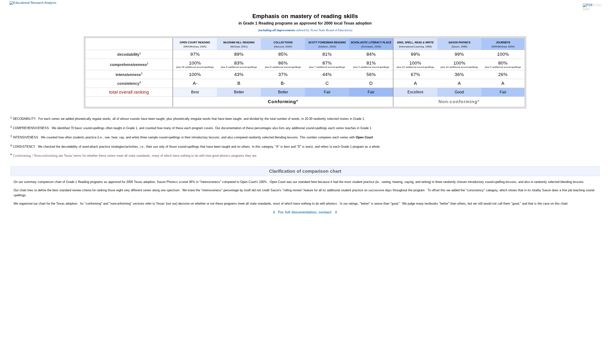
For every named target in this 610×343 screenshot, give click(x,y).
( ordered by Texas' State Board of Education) (305, 30)
